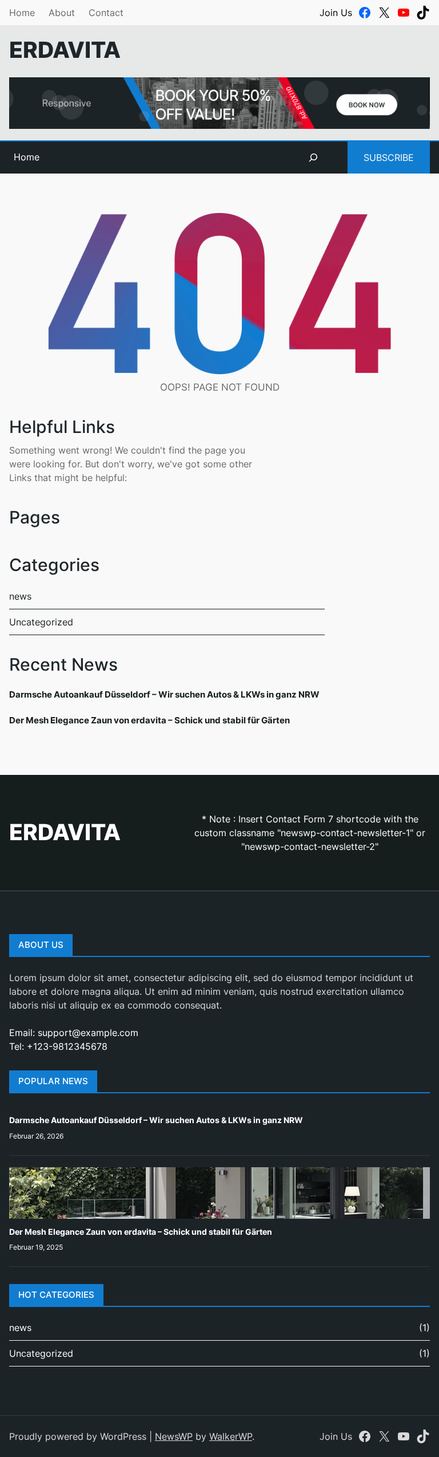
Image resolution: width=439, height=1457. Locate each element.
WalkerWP (230, 1436)
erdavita (65, 49)
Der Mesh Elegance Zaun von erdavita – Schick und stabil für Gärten (149, 720)
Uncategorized (41, 622)
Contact (106, 12)
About (62, 12)
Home (22, 12)
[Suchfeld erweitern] (313, 157)
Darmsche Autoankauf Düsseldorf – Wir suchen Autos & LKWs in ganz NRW (164, 694)
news (20, 596)
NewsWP (174, 1436)
